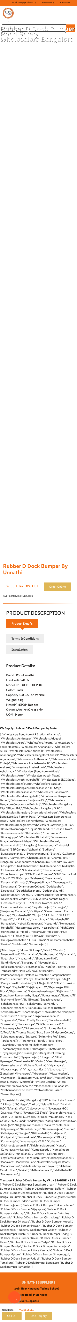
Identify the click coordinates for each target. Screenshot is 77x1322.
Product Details (22, 623)
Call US (11, 1316)
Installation (19, 650)
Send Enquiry (38, 1316)
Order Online (57, 586)
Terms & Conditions (25, 638)
